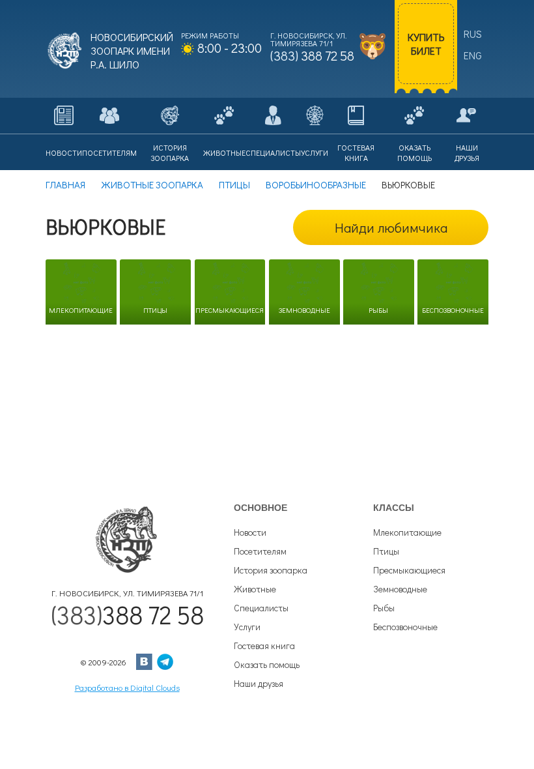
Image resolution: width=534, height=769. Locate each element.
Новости (250, 532)
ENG (473, 55)
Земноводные (400, 589)
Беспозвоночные (405, 626)
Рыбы (384, 608)
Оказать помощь (267, 664)
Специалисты (261, 608)
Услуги (247, 626)
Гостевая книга (264, 645)
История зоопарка (270, 570)
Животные (255, 589)
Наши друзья (258, 683)
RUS (473, 33)
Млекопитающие (407, 532)
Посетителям (260, 551)
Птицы (386, 551)
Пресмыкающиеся (409, 570)
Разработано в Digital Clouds (127, 687)
